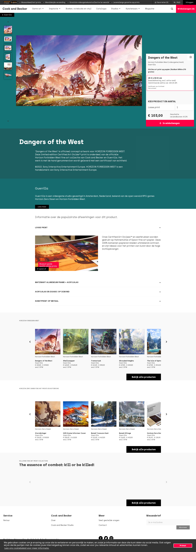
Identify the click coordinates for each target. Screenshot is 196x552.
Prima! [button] (183, 545)
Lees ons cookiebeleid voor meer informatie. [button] (26, 548)
